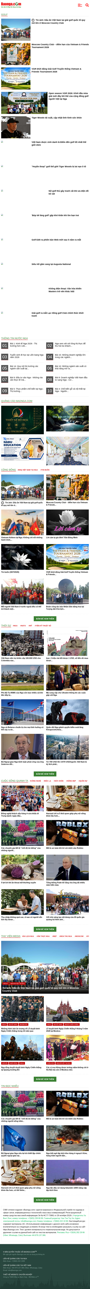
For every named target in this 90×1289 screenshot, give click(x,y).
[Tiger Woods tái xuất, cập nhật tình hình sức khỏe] (15, 127)
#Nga (15, 626)
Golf (4, 14)
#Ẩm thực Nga (43, 936)
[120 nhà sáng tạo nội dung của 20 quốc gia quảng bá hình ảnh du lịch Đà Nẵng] (67, 902)
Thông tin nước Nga (14, 338)
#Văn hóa (50, 1063)
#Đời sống (13, 1063)
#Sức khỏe (59, 781)
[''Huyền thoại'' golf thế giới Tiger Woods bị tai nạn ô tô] (15, 168)
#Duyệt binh (13, 1024)
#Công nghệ (35, 781)
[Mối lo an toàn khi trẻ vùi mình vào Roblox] (67, 833)
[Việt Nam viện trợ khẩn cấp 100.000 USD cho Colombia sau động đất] (22, 643)
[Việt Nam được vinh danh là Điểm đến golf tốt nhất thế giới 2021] (15, 145)
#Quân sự (83, 781)
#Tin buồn (45, 470)
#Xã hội (4, 1063)
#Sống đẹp (71, 781)
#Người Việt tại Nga (17, 983)
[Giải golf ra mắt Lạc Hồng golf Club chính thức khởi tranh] (15, 314)
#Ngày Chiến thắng (72, 1024)
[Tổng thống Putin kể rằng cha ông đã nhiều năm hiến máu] (67, 867)
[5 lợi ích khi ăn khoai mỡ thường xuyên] (22, 867)
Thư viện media (10, 936)
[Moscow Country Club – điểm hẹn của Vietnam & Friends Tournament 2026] (15, 54)
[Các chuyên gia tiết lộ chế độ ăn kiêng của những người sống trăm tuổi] (22, 833)
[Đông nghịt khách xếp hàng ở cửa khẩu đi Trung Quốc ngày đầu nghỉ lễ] (22, 798)
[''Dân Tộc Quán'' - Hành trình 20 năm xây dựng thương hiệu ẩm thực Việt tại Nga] (67, 451)
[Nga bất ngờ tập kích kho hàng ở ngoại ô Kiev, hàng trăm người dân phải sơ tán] (67, 1138)
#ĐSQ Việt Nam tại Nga (28, 470)
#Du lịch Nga (28, 936)
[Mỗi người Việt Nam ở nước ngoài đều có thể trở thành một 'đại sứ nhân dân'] (22, 591)
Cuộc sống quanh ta (14, 780)
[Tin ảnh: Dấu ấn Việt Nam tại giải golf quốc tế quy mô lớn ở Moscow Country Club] (15, 29)
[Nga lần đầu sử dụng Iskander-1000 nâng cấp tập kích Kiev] (67, 1173)
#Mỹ (30, 626)
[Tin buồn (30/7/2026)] (22, 557)
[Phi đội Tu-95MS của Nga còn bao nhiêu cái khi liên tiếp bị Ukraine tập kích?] (22, 678)
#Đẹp (54, 936)
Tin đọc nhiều (10, 1086)
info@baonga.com (15, 1270)
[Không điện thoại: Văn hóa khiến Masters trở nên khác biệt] (24, 290)
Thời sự (6, 625)
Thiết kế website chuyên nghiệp (17, 1274)
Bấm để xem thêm (45, 619)
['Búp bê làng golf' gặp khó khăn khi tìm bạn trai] (15, 217)
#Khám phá (23, 1024)
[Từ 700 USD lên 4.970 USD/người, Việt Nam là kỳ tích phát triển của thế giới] (67, 747)
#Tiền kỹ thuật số (43, 626)
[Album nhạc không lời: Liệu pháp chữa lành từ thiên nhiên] (67, 418)
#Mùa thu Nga (65, 936)
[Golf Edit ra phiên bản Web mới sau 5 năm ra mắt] (15, 241)
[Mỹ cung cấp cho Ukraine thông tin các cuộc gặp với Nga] (67, 678)
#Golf (6, 983)
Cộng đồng (8, 469)
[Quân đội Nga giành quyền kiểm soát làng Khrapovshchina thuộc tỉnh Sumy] (67, 712)
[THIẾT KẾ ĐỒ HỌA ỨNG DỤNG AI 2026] (22, 420)
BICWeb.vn (33, 1277)
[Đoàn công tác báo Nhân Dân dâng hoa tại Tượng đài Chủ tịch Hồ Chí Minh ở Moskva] (67, 591)
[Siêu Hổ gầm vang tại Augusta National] (15, 265)
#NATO (23, 626)
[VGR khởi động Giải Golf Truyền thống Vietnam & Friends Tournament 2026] (15, 78)
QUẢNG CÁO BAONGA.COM (16, 401)
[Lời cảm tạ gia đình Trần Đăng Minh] (67, 522)
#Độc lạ (47, 781)
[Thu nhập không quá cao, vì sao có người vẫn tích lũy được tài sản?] (22, 902)
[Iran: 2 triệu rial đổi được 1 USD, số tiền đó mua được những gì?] (67, 643)
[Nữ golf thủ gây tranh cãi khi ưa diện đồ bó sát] (21, 191)
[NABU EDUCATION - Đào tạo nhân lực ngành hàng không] (22, 449)
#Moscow (79, 936)
